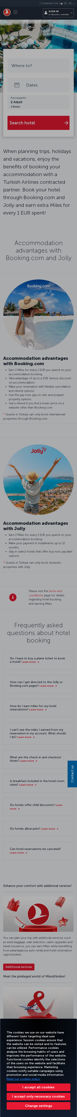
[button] (38, 1106)
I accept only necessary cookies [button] (38, 1096)
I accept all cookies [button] (38, 1087)
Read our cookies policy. (23, 1079)
